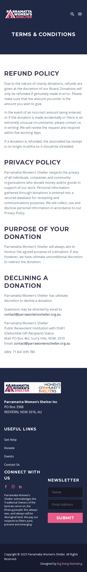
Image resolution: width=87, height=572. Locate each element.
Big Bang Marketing (69, 564)
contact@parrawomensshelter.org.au (32, 314)
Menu (80, 14)
